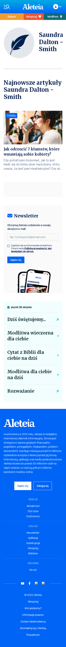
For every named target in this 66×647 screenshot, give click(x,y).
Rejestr (12, 16)
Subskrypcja (33, 543)
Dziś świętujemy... (26, 319)
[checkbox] (8, 246)
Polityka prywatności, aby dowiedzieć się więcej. (31, 250)
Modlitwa (52, 16)
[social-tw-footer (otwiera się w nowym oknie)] (36, 583)
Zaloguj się (43, 486)
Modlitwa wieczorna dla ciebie (30, 336)
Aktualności (33, 506)
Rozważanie (20, 391)
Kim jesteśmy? (33, 608)
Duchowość (33, 516)
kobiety (11, 115)
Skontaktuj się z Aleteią (33, 628)
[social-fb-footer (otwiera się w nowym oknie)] (29, 583)
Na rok (33, 570)
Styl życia (33, 511)
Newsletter (33, 532)
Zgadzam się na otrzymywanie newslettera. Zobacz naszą (31, 248)
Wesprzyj (31, 16)
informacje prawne (33, 615)
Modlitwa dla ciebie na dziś (29, 374)
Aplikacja (33, 538)
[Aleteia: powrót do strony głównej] (33, 6)
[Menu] (11, 7)
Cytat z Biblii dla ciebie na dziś (25, 355)
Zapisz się (15, 260)
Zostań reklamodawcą (33, 621)
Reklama (33, 553)
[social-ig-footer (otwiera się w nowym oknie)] (43, 583)
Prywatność (33, 634)
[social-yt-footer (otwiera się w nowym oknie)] (22, 583)
